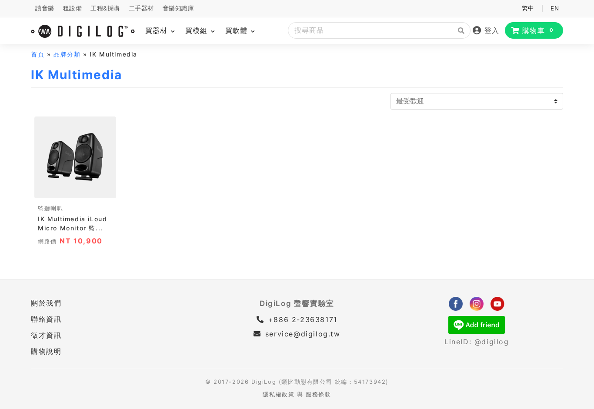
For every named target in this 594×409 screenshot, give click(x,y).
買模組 (197, 30)
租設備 (72, 8)
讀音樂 (44, 8)
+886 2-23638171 (301, 319)
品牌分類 (66, 54)
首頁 (37, 54)
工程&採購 (105, 8)
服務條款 (318, 394)
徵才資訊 (46, 335)
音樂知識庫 (178, 8)
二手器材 (141, 8)
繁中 (528, 8)
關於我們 (46, 303)
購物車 (538, 30)
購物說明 (46, 351)
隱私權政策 (278, 394)
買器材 (157, 30)
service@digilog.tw (302, 333)
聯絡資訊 (46, 319)
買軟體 (237, 30)
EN (555, 8)
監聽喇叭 (50, 208)
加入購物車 (75, 189)
